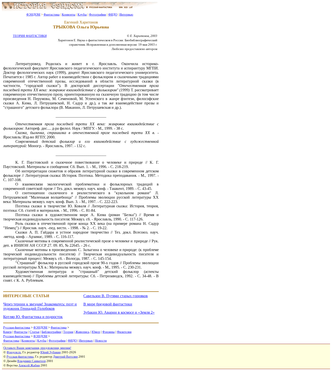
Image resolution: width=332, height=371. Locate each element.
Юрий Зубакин (50, 352)
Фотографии (97, 14)
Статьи (34, 332)
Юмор (96, 332)
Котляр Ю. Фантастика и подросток (33, 317)
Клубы (82, 14)
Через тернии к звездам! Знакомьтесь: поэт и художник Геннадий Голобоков (40, 306)
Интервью (126, 14)
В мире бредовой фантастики (107, 304)
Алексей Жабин (29, 365)
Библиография (51, 332)
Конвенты (68, 14)
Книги (7, 332)
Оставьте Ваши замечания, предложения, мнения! (37, 348)
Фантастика (52, 14)
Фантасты (20, 332)
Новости (101, 340)
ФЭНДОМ (33, 14)
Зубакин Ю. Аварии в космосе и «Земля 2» (119, 312)
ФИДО (112, 14)
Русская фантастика (16, 327)
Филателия (124, 332)
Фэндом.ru (14, 352)
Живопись (82, 332)
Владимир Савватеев (31, 361)
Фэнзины (108, 332)
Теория (68, 332)
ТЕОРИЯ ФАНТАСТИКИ (30, 36)
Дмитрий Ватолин (65, 356)
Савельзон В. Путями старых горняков (115, 296)
